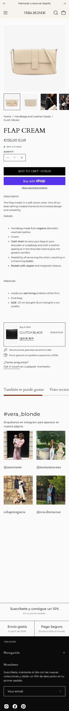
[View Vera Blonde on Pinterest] (23, 706)
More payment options (34, 187)
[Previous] (4, 3)
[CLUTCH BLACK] (11, 334)
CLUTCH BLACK (31, 332)
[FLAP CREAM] (12, 102)
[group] (34, 3)
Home (7, 116)
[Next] (64, 3)
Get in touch (12, 366)
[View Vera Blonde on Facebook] (15, 706)
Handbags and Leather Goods (33, 116)
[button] (55, 12)
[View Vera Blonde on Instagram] (6, 706)
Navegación (12, 653)
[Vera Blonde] (35, 12)
